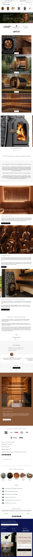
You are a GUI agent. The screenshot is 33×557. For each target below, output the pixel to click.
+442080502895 (29, 2)
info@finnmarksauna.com (7, 450)
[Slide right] (32, 150)
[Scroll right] (32, 8)
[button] (2, 4)
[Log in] (29, 4)
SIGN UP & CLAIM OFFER (24, 549)
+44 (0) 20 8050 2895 (6, 447)
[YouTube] (2, 455)
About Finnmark (13, 531)
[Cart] (31, 4)
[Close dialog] (31, 533)
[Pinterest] (7, 455)
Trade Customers (4, 2)
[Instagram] (3, 455)
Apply (8, 2)
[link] (16, 44)
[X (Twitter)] (8, 455)
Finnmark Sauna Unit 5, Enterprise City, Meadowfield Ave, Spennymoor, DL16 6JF (16, 452)
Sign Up (28, 515)
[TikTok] (5, 455)
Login (6, 2)
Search (2, 531)
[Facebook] (10, 455)
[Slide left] (1, 150)
